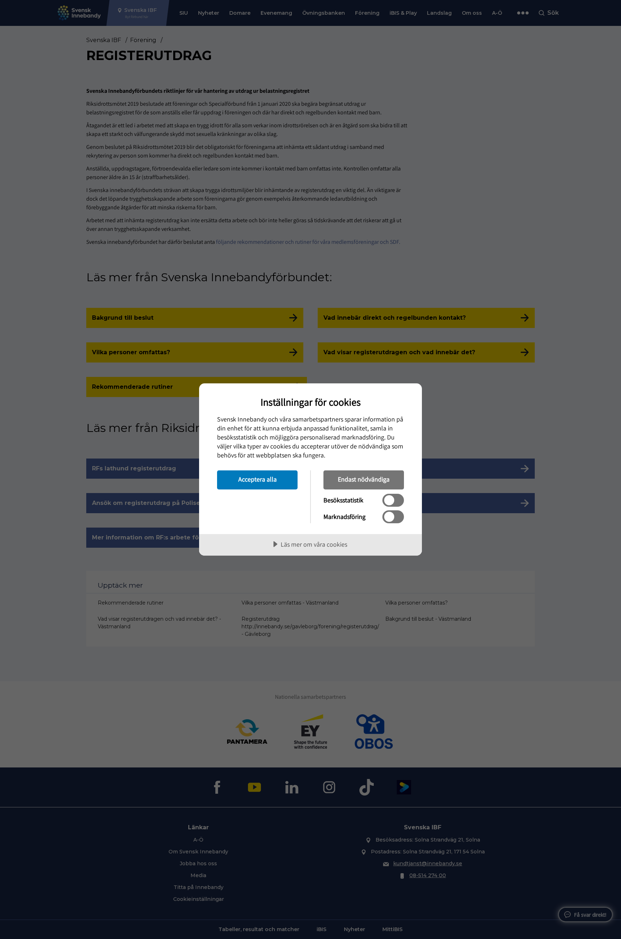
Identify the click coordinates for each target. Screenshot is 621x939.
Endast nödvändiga (364, 479)
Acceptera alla (257, 479)
